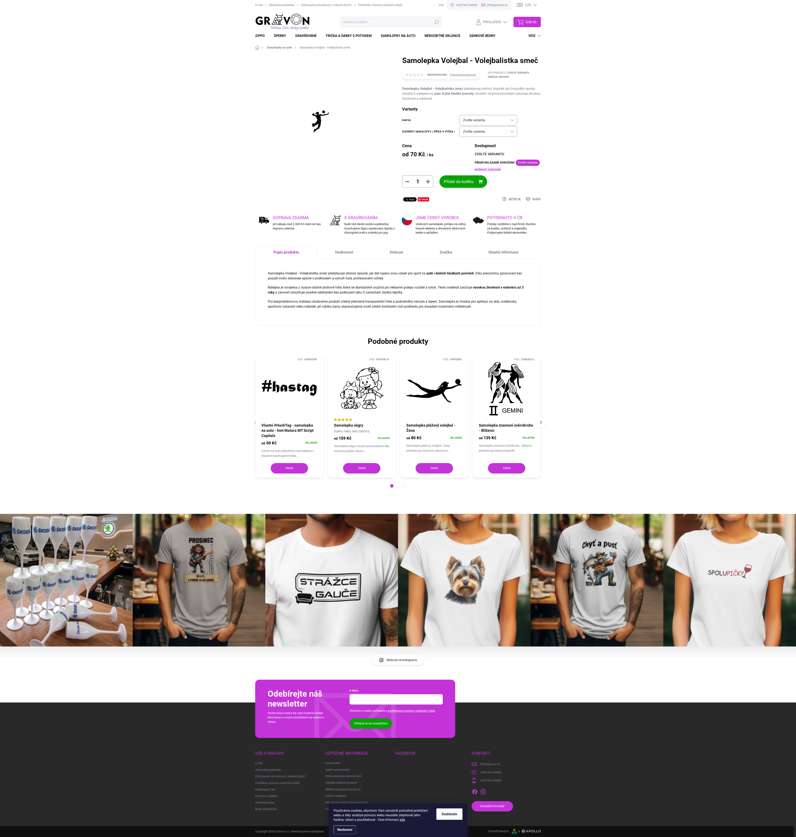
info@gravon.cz (490, 764)
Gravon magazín (336, 795)
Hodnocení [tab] (344, 252)
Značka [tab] (446, 252)
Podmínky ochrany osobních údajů (380, 5)
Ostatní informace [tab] (503, 252)
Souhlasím (449, 814)
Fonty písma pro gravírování (343, 776)
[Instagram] (483, 791)
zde (402, 820)
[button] (392, 486)
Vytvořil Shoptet (498, 831)
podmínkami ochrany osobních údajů (411, 710)
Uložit (425, 199)
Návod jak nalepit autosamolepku (346, 802)
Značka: (498, 76)
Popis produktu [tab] (286, 252)
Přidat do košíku (458, 181)
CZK (528, 5)
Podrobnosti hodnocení (463, 74)
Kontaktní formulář (492, 806)
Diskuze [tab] (396, 252)
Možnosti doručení (488, 169)
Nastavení (344, 830)
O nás (259, 5)
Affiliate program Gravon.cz (343, 789)
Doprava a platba (266, 796)
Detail (289, 468)
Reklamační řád (265, 789)
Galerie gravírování (337, 769)
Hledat (436, 22)
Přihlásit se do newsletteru (371, 723)
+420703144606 (490, 772)
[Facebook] (475, 791)
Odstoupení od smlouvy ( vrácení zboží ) (326, 5)
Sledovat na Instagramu (401, 660)
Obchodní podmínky (282, 5)
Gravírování (332, 763)
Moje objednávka (266, 809)
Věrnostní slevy (265, 802)
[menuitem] (262, 36)
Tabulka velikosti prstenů (341, 782)
